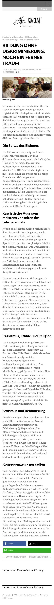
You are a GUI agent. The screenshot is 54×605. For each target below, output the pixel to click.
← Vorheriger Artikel (14, 556)
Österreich (9, 72)
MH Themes (7, 598)
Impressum (9, 570)
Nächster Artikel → (40, 556)
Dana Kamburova (29, 69)
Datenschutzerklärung (30, 570)
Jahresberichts (18, 131)
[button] (14, 543)
